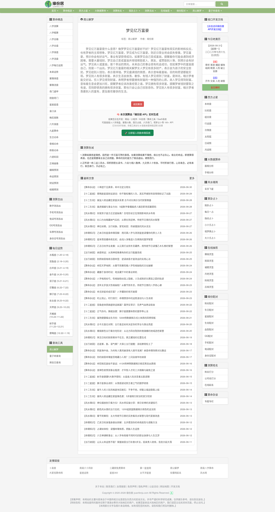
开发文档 (175, 486)
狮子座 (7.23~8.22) (59, 294)
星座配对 (209, 316)
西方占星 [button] (83, 10)
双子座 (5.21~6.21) (59, 280)
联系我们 (110, 486)
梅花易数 (53, 117)
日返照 (208, 143)
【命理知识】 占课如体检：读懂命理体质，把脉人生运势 (137, 428)
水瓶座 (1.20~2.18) (59, 254)
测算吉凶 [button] (149, 10)
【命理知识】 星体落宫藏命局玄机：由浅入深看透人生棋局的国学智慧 (137, 239)
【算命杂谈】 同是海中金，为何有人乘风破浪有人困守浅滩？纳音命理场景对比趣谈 (137, 350)
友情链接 (121, 486)
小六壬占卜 (210, 224)
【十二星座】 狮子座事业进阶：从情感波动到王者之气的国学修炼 (137, 383)
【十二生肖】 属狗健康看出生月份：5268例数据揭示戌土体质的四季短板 (137, 317)
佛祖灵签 (209, 254)
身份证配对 (210, 355)
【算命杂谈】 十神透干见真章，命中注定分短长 (137, 187)
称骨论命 (53, 150)
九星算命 (53, 130)
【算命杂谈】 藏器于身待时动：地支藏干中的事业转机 (137, 272)
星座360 (114, 472)
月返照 (208, 149)
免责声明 (132, 486)
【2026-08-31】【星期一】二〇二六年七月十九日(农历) (215, 50)
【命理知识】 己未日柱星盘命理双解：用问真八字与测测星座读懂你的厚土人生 (137, 232)
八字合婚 (53, 39)
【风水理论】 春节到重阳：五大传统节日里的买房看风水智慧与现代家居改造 (137, 415)
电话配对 (209, 349)
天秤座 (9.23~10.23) (59, 307)
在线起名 (209, 384)
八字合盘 (53, 45)
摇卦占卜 (209, 205)
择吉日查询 (55, 362)
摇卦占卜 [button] (133, 10)
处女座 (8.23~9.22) (59, 300)
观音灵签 (209, 260)
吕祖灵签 (209, 286)
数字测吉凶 (55, 205)
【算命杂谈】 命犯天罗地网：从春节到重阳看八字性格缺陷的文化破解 (137, 265)
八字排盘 (53, 52)
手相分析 (209, 172)
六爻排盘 (53, 124)
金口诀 (52, 111)
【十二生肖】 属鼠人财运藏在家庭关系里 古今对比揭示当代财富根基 (137, 200)
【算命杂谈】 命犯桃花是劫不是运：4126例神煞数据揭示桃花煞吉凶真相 (137, 363)
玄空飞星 (209, 188)
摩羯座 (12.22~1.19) (59, 333)
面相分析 (209, 165)
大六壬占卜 (210, 237)
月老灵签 (209, 273)
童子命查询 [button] (214, 10)
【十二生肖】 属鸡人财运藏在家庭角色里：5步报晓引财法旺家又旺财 (137, 396)
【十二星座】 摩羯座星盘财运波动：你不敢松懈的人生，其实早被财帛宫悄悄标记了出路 (137, 193)
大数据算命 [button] (101, 10)
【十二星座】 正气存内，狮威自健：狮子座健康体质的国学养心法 (137, 311)
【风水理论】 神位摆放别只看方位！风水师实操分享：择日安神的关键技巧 (137, 402)
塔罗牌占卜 (210, 231)
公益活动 (153, 486)
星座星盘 (53, 104)
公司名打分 (210, 378)
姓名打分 (209, 371)
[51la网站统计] (171, 492)
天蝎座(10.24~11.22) (56, 315)
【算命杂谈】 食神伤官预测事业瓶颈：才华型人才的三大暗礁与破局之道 (137, 370)
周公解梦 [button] (197, 10)
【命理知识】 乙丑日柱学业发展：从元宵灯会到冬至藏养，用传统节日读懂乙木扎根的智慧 (137, 245)
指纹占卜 (209, 218)
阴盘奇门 (53, 97)
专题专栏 (209, 401)
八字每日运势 (56, 65)
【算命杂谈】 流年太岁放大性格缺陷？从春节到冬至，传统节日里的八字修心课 (137, 285)
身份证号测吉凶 (57, 238)
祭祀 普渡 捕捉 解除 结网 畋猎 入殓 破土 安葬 (215, 66)
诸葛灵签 (209, 267)
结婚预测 (53, 189)
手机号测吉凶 (56, 212)
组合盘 (208, 116)
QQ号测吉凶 (55, 225)
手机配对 (209, 342)
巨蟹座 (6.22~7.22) (59, 287)
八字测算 (53, 26)
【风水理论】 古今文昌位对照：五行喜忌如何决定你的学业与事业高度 (137, 324)
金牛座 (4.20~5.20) (59, 274)
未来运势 (53, 71)
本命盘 (208, 103)
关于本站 (99, 486)
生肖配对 (209, 322)
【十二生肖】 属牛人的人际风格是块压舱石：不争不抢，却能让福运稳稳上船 (137, 389)
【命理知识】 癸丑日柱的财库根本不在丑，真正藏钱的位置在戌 (137, 337)
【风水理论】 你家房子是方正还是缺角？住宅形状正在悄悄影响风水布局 (137, 213)
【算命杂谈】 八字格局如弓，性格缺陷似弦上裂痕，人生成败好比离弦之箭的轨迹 (137, 278)
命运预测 (53, 176)
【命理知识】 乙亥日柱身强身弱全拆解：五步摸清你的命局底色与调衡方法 (137, 422)
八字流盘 (53, 58)
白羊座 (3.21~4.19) (59, 267)
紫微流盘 (53, 84)
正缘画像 (53, 163)
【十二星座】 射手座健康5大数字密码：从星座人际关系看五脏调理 (137, 376)
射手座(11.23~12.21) (56, 325)
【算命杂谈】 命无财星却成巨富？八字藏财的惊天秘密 (137, 291)
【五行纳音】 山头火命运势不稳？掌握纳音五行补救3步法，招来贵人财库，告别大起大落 (137, 441)
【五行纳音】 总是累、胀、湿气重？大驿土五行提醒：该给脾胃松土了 (137, 343)
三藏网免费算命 (117, 467)
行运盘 (208, 123)
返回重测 (137, 104)
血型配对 (209, 329)
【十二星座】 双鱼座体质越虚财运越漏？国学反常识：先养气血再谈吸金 (137, 304)
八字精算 (53, 32)
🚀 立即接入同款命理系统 (137, 132)
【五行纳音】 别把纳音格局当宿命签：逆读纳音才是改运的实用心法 (137, 258)
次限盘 (208, 130)
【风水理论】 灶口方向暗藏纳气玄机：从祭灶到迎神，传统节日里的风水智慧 (137, 219)
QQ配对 (209, 335)
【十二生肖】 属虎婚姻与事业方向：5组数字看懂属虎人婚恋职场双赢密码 (137, 206)
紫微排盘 (53, 78)
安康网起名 (175, 472)
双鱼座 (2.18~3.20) (59, 261)
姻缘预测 (53, 169)
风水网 (203, 472)
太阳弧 (208, 136)
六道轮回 (53, 156)
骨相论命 (53, 143)
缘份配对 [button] (181, 10)
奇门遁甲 (53, 91)
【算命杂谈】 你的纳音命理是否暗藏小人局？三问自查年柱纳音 (137, 356)
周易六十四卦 (86, 467)
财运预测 (53, 182)
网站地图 (164, 486)
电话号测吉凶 (56, 218)
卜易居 (52, 467)
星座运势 (84, 472)
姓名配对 (209, 303)
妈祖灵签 (209, 280)
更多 (191, 178)
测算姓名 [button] (118, 10)
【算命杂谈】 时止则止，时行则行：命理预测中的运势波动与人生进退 (137, 298)
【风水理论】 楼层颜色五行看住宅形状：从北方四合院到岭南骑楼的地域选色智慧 (137, 330)
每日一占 (209, 211)
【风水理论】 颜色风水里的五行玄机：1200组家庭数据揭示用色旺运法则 (137, 409)
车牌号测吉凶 (56, 231)
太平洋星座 (145, 472)
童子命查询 (55, 355)
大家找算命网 (56, 472)
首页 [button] (54, 10)
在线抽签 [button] (165, 10)
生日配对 (209, 309)
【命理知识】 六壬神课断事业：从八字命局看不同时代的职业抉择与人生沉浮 (137, 435)
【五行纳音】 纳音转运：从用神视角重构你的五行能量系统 (137, 252)
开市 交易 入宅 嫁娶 (215, 79)
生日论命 (53, 137)
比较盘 (208, 110)
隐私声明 (142, 486)
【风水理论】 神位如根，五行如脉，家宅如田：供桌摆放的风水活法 (137, 226)
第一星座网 (145, 467)
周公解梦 (53, 349)
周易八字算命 (207, 467)
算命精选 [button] (68, 10)
